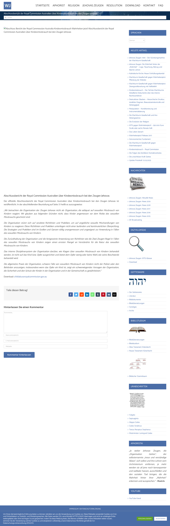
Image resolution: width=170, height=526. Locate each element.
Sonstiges (133, 306)
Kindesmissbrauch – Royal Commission (144, 149)
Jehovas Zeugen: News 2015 (139, 216)
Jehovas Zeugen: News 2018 (139, 205)
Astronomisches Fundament (140, 139)
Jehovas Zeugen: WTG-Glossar (140, 258)
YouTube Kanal (135, 498)
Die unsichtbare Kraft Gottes (140, 156)
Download (133, 262)
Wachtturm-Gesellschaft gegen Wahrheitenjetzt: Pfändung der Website (147, 79)
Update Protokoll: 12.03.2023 (140, 160)
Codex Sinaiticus (135, 425)
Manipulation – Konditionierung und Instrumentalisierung (143, 110)
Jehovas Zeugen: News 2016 (139, 212)
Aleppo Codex (134, 422)
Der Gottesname (135, 292)
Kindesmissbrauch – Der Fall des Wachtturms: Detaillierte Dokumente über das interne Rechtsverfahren (146, 93)
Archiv (131, 310)
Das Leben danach (136, 131)
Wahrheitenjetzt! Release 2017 (140, 135)
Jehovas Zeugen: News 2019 (139, 201)
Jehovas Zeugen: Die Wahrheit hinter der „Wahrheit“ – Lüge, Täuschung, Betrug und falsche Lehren (145, 67)
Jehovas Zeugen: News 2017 (139, 208)
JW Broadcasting (135, 219)
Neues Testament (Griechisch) (140, 350)
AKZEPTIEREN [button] (160, 518)
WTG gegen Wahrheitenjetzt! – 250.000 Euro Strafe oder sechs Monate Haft (146, 127)
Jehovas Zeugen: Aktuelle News (141, 197)
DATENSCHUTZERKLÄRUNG (90, 509)
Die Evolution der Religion (139, 121)
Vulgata (132, 414)
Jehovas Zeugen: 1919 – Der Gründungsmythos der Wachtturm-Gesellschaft (147, 59)
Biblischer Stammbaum (138, 376)
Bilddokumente (135, 299)
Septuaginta (133, 418)
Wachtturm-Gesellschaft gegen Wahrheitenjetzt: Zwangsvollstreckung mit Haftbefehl (147, 85)
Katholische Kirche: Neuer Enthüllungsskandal (146, 73)
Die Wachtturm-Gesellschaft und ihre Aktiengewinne (143, 117)
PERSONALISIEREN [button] (144, 518)
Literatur (132, 296)
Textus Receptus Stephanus (139, 429)
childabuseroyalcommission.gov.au (30, 277)
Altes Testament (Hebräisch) (140, 347)
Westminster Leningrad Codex (140, 433)
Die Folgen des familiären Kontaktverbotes (145, 153)
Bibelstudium (134, 343)
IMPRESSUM (73, 509)
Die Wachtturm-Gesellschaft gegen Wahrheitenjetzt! (142, 144)
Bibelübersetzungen (136, 303)
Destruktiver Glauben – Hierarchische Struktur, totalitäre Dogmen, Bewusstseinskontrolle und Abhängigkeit (147, 102)
